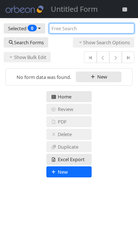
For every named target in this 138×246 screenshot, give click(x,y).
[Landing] (124, 9)
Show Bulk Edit (30, 57)
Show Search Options (106, 42)
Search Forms (29, 42)
